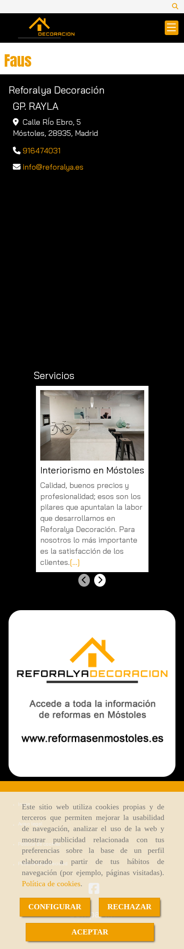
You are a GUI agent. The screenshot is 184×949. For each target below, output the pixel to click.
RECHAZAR (129, 906)
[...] (75, 562)
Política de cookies (51, 883)
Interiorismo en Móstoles (92, 470)
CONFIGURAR (54, 906)
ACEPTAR (89, 932)
